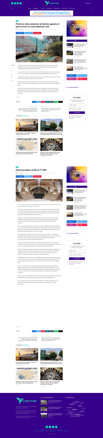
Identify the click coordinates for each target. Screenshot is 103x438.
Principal (18, 97)
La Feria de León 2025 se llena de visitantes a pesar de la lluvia (55, 401)
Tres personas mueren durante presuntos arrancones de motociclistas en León (80, 45)
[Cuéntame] (51, 3)
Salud (42, 8)
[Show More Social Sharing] (43, 33)
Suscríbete (88, 3)
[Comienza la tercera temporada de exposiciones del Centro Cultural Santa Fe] (44, 415)
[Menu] (12, 8)
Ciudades (35, 8)
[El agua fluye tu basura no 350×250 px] (77, 34)
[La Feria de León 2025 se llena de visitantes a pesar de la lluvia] (44, 402)
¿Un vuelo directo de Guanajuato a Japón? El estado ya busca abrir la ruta (26, 133)
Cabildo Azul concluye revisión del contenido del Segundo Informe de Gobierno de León (80, 61)
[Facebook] (11, 68)
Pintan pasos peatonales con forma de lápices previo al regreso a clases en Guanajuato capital (80, 53)
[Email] (11, 80)
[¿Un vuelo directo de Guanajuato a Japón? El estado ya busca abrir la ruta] (27, 125)
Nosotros (64, 8)
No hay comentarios (45, 29)
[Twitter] (11, 71)
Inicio (29, 8)
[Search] (91, 8)
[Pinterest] (11, 77)
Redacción (21, 29)
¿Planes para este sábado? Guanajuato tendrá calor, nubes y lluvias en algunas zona (26, 153)
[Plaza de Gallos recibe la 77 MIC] (39, 201)
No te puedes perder (72, 87)
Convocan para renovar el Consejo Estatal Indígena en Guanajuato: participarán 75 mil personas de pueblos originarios (27, 110)
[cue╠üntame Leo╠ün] (77, 182)
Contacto (72, 8)
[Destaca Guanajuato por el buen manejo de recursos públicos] (44, 408)
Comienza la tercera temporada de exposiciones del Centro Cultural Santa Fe (55, 415)
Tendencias (57, 8)
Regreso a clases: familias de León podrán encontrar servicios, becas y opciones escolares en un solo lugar (50, 154)
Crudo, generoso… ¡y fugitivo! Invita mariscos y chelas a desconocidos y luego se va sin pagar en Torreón (51, 110)
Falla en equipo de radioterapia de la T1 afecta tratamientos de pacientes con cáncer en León (51, 133)
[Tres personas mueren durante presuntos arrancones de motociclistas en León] (70, 45)
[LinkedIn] (11, 74)
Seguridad (49, 8)
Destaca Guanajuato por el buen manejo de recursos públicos (55, 408)
